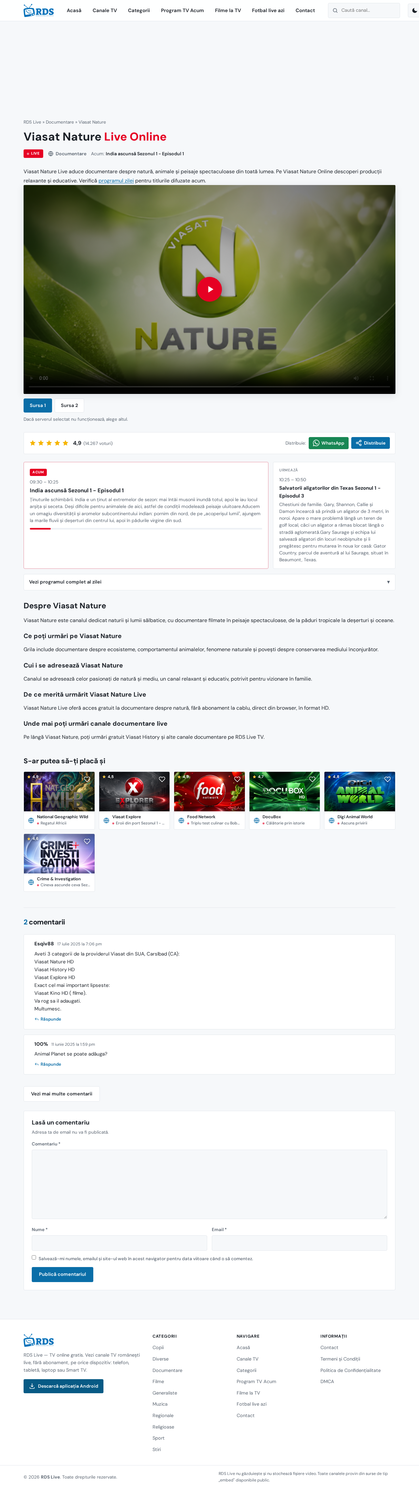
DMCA (327, 1381)
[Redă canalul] (209, 289)
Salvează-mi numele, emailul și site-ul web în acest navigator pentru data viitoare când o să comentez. (146, 1258)
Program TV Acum (182, 10)
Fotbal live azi (268, 10)
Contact (305, 10)
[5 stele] (65, 443)
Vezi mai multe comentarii (61, 1094)
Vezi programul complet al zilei (65, 582)
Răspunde (51, 1019)
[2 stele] (41, 443)
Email (219, 1229)
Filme (158, 1381)
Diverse (161, 1359)
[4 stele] (57, 443)
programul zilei (116, 180)
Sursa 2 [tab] (69, 405)
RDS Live (32, 122)
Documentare (60, 122)
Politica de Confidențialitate (350, 1370)
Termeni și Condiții (340, 1359)
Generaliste (165, 1393)
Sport (159, 1438)
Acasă (74, 10)
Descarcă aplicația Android (68, 1386)
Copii (158, 1347)
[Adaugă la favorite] (87, 779)
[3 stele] (49, 443)
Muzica (160, 1404)
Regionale (163, 1415)
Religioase (163, 1427)
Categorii (139, 10)
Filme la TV (228, 10)
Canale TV (105, 10)
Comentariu (46, 1144)
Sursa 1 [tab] (38, 405)
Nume (40, 1229)
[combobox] (364, 10)
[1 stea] (32, 443)
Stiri (157, 1449)
